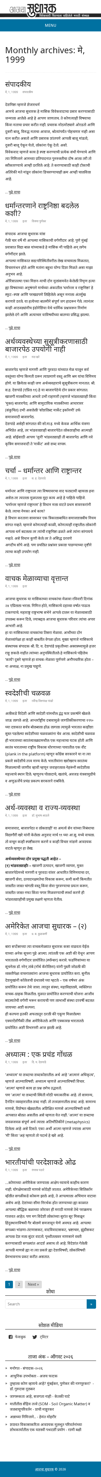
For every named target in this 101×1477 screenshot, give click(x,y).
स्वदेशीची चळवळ (27, 693)
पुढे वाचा (14, 192)
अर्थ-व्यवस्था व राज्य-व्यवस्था (42, 807)
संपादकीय (18, 84)
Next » (33, 1284)
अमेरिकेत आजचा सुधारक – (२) (45, 926)
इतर (25, 221)
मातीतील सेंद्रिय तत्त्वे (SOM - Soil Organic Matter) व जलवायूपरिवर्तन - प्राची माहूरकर (50, 1406)
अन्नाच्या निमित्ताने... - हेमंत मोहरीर (33, 1416)
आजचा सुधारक (44, 1469)
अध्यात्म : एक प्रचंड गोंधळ (38, 1054)
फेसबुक (19, 1336)
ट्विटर (42, 1336)
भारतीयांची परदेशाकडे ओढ (40, 1162)
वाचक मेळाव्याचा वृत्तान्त (36, 578)
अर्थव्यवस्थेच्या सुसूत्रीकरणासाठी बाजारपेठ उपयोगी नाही (46, 345)
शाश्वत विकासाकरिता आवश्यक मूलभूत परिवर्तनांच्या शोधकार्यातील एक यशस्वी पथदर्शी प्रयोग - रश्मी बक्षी (46, 1427)
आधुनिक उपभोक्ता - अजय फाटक (34, 1376)
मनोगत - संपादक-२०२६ (26, 1368)
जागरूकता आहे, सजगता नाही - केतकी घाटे (40, 1396)
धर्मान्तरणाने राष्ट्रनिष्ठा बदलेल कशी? (42, 209)
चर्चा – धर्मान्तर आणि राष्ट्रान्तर (43, 470)
